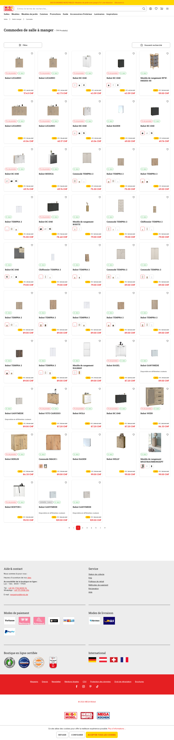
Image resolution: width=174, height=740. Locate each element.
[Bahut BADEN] (121, 109)
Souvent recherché (153, 45)
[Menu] (167, 8)
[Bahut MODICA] (53, 157)
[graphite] (152, 466)
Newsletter (56, 681)
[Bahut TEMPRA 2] (121, 157)
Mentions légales (72, 681)
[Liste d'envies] (156, 8)
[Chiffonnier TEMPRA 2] (154, 205)
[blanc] (75, 85)
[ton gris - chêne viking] (84, 85)
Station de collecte (96, 574)
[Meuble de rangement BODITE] (87, 205)
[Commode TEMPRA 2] (87, 157)
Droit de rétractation (123, 681)
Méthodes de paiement (98, 585)
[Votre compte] (150, 8)
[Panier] (162, 8)
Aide (90, 592)
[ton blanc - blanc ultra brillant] (79, 229)
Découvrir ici (119, 3)
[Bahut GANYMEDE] (154, 348)
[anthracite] (79, 85)
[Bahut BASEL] (121, 348)
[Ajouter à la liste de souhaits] (32, 53)
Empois (45, 681)
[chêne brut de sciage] (142, 466)
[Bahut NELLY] (121, 442)
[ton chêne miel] (41, 466)
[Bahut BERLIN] (19, 442)
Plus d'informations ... (117, 729)
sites (29, 578)
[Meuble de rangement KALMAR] (87, 348)
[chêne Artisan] (142, 181)
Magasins (34, 681)
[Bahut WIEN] (154, 396)
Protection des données (100, 681)
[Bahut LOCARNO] (19, 61)
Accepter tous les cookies (102, 735)
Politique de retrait (96, 581)
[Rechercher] (143, 8)
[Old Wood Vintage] (147, 181)
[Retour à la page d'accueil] (8, 8)
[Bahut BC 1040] (87, 61)
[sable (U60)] (75, 181)
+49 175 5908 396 (21, 590)
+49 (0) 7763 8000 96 (17, 588)
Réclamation (94, 588)
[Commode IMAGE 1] (53, 442)
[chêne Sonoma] (79, 181)
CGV (84, 681)
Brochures (139, 681)
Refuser (62, 735)
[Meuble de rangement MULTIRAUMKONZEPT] (154, 442)
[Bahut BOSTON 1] (19, 490)
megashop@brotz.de (19, 594)
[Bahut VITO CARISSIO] (53, 396)
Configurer (77, 735)
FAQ (90, 578)
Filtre (25, 45)
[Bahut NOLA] (87, 396)
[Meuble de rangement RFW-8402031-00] (154, 61)
